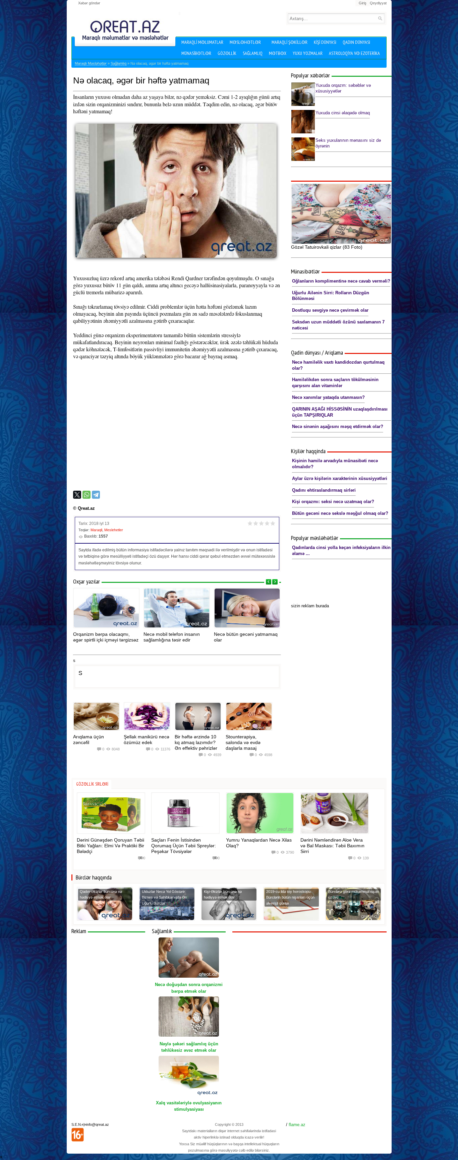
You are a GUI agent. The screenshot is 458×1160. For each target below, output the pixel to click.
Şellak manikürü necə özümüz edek (146, 739)
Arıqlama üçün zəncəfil (88, 739)
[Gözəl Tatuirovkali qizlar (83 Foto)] (341, 214)
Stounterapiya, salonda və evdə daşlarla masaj (243, 742)
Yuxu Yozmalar (308, 53)
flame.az (297, 1124)
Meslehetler (113, 530)
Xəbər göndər (89, 3)
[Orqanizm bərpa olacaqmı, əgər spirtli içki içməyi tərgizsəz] (106, 608)
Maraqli (96, 530)
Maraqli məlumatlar (202, 42)
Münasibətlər (196, 53)
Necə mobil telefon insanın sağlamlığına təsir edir (172, 637)
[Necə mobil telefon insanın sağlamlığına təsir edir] (176, 608)
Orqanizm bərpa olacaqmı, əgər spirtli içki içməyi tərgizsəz (105, 637)
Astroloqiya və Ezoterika (354, 53)
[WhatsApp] (86, 495)
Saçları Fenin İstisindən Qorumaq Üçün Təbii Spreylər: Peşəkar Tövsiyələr (183, 845)
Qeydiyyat (378, 3)
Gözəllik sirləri (92, 784)
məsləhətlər (245, 42)
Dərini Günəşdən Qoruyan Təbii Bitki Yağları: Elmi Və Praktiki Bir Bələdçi (110, 845)
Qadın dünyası (356, 42)
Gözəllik (227, 53)
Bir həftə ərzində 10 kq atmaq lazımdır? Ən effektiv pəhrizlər (196, 742)
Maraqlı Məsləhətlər (91, 63)
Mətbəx (277, 53)
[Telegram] (96, 495)
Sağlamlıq (253, 53)
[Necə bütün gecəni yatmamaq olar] (247, 608)
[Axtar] (380, 18)
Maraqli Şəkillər (289, 42)
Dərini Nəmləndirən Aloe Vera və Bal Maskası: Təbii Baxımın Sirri (332, 845)
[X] (77, 495)
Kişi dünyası (325, 42)
